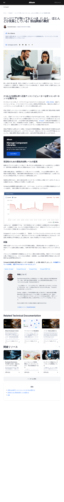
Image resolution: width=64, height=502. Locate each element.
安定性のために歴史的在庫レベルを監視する (18, 392)
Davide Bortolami (11, 26)
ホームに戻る (33, 378)
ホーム (5, 13)
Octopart (6, 7)
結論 (9, 395)
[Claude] (26, 45)
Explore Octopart (9, 269)
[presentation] (59, 346)
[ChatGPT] (19, 45)
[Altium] (32, 2)
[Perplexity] (23, 45)
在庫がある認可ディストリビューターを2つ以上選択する (21, 390)
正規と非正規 (50, 102)
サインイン (58, 2)
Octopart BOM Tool (45, 269)
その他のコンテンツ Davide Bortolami (26, 307)
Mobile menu (4, 2)
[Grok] (32, 45)
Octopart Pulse (33, 269)
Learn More (13, 153)
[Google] (29, 45)
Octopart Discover (21, 269)
